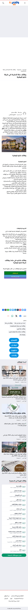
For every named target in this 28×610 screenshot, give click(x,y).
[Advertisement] (14, 22)
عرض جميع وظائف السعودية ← (14, 555)
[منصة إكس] (16, 316)
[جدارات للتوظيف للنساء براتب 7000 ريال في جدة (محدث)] (14, 431)
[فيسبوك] (20, 316)
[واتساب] (12, 316)
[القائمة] (24, 3)
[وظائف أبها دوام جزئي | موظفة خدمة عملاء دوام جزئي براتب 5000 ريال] (14, 450)
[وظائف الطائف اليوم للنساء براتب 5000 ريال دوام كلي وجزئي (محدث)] (14, 374)
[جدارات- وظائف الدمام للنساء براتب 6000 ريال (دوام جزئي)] (14, 469)
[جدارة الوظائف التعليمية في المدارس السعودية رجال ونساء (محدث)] (14, 393)
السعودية (19, 69)
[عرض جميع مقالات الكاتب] (24, 113)
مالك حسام (14, 112)
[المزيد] (8, 316)
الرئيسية (24, 69)
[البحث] (3, 3)
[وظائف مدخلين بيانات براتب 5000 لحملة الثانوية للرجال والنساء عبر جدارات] (14, 412)
